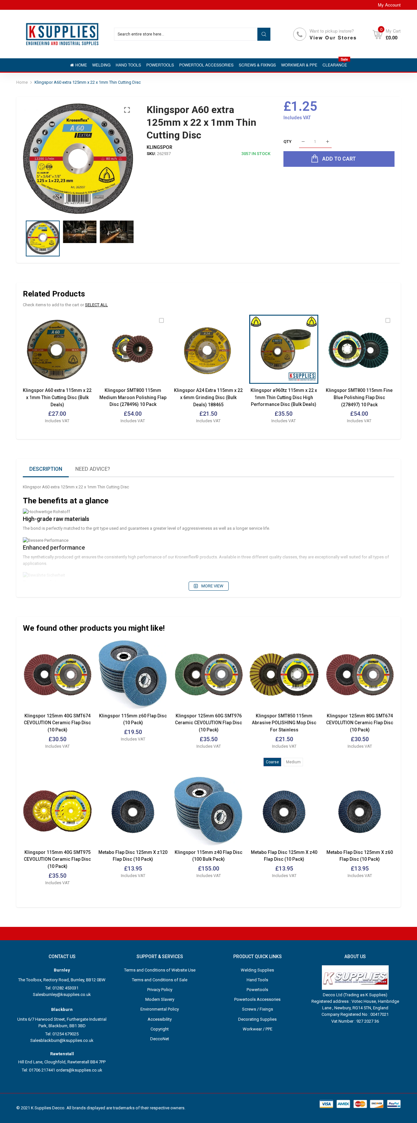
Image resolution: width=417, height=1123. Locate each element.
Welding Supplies (257, 970)
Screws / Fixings (257, 1009)
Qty (287, 141)
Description (45, 469)
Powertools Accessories (257, 999)
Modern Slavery (159, 999)
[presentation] (35, 158)
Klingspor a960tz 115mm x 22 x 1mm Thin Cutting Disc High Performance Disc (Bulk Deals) (284, 397)
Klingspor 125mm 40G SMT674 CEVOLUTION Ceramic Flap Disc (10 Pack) (57, 722)
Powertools (257, 989)
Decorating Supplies (257, 1019)
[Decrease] (303, 142)
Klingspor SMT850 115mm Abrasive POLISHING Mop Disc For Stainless (284, 722)
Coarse (272, 762)
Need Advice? (92, 469)
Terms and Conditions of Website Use (159, 970)
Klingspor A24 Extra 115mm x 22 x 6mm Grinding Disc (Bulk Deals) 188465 (208, 397)
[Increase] (328, 142)
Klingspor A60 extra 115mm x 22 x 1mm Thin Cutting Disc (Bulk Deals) (57, 397)
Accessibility (160, 1019)
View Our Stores (333, 37)
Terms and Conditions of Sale (159, 979)
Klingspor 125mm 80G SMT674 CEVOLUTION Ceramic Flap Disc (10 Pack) (359, 722)
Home (22, 82)
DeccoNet (159, 1038)
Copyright (160, 1029)
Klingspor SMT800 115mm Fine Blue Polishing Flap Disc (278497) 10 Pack (359, 397)
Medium (293, 762)
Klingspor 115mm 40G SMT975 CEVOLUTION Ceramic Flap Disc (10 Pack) (57, 859)
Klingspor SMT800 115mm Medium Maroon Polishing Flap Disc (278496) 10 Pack (132, 397)
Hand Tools (257, 979)
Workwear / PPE (257, 1029)
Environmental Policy (159, 1009)
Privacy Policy (159, 989)
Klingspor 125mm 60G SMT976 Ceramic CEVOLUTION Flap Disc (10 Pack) (208, 722)
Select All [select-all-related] (96, 304)
